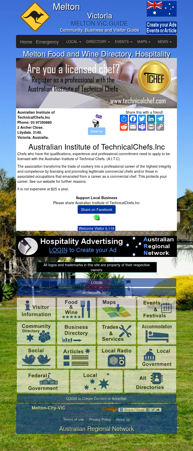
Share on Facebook (96, 209)
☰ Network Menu (96, 292)
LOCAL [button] (72, 41)
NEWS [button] (163, 41)
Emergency (47, 41)
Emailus (97, 131)
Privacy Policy (100, 419)
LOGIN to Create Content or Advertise (96, 398)
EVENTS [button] (122, 41)
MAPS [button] (142, 41)
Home (26, 41)
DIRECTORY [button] (96, 41)
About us (123, 419)
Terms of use (73, 419)
